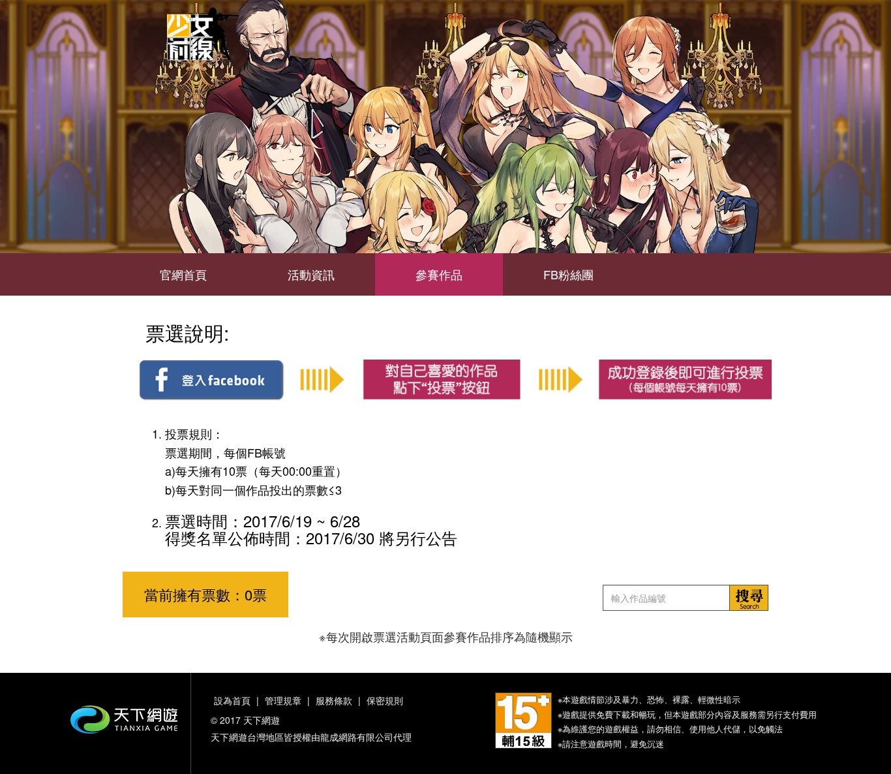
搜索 (748, 598)
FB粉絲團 (568, 274)
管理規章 (283, 700)
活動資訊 (311, 274)
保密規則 (385, 700)
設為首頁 (232, 700)
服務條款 (334, 700)
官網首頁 (183, 274)
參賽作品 (438, 274)
